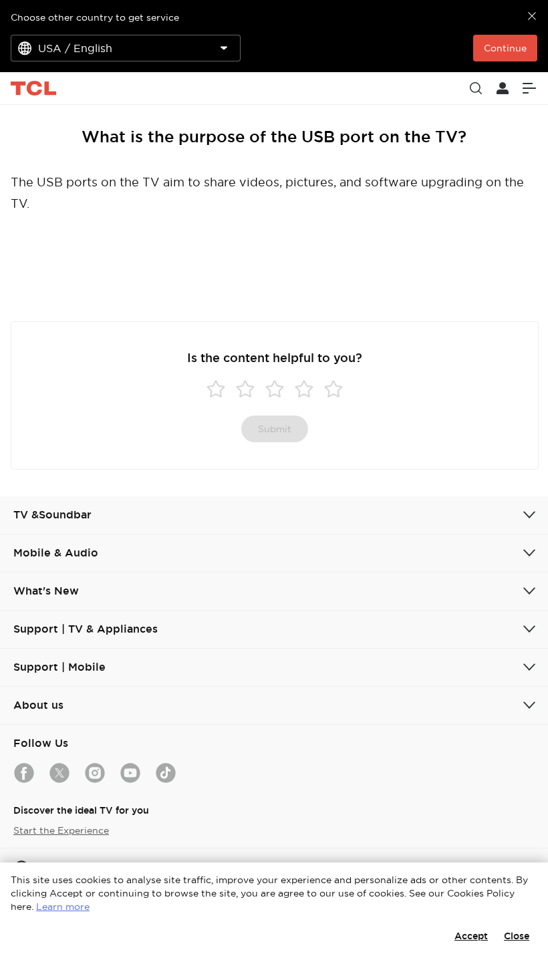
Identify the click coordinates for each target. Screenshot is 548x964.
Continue (505, 48)
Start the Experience (61, 830)
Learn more (63, 907)
